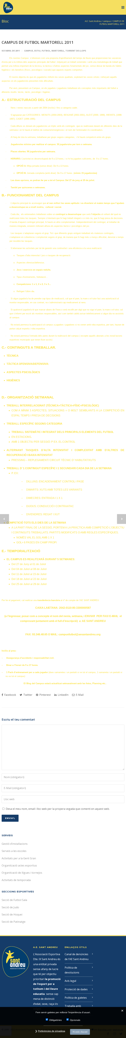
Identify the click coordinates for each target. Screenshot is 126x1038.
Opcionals (75, 1020)
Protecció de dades (76, 989)
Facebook (10, 695)
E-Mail (79, 695)
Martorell (58, 50)
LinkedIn (62, 695)
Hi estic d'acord (80, 1032)
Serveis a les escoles (14, 851)
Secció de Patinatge (13, 921)
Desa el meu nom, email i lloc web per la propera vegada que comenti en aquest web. (58, 809)
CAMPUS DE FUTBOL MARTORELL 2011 (38, 42)
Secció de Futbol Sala (14, 900)
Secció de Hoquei (12, 914)
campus (28, 50)
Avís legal (70, 981)
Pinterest (45, 695)
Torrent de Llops (75, 50)
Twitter (27, 695)
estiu (37, 50)
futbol (46, 50)
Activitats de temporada (16, 880)
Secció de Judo (10, 907)
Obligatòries (55, 1020)
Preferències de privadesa (51, 1031)
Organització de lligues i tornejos (22, 872)
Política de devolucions (72, 970)
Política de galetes (76, 997)
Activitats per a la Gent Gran (19, 858)
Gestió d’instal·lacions (15, 844)
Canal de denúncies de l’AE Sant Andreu (76, 956)
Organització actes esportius (19, 865)
